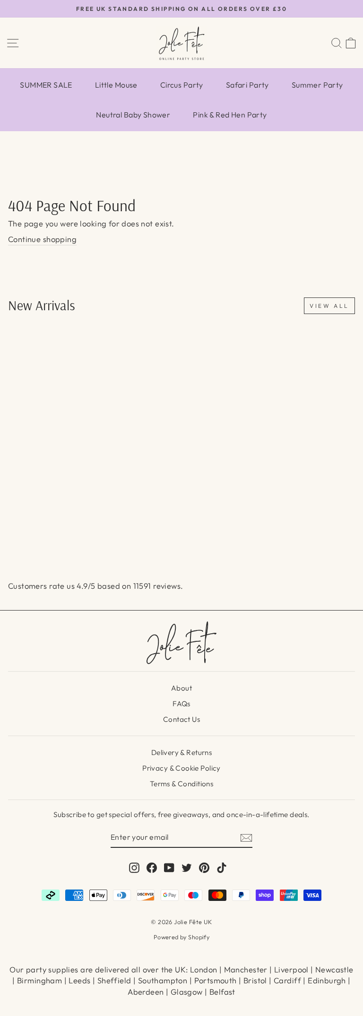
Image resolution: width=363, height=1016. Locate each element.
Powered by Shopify (181, 937)
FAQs (181, 703)
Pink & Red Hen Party (230, 114)
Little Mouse (116, 85)
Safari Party (247, 85)
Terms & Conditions (181, 783)
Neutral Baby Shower (133, 114)
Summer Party (317, 85)
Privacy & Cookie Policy (181, 768)
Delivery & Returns (181, 752)
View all (329, 305)
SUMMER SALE (46, 85)
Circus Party (181, 85)
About (181, 687)
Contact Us (181, 719)
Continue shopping (42, 239)
